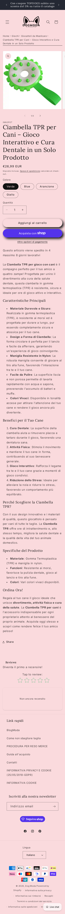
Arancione (47, 186)
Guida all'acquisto (18, 754)
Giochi (15, 36)
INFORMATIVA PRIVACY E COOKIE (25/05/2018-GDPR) (29, 772)
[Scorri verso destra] (40, 115)
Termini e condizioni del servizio (34, 901)
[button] (7, 22)
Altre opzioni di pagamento (32, 241)
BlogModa (13, 730)
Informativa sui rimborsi (28, 896)
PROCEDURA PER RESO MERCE (27, 746)
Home (6, 36)
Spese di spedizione (30, 171)
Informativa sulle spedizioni (23, 907)
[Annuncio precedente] (6, 4)
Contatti (12, 762)
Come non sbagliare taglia (24, 738)
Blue (27, 186)
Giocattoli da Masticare (34, 36)
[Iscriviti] (54, 806)
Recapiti (48, 896)
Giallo (11, 194)
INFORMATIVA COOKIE (22, 782)
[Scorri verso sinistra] (24, 115)
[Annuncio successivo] (58, 4)
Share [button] (10, 641)
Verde (11, 186)
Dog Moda (30, 886)
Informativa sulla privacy (38, 890)
